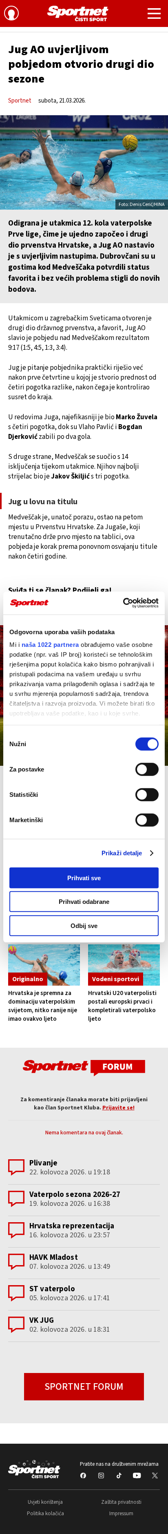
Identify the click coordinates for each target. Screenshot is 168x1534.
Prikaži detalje (122, 853)
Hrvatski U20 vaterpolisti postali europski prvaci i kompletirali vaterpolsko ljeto (122, 1006)
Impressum (121, 1513)
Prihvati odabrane (84, 901)
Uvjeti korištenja (45, 1502)
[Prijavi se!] (11, 14)
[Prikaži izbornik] (154, 14)
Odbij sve (84, 925)
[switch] (147, 769)
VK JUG (41, 1320)
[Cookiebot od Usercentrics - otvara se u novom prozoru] (123, 603)
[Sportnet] (77, 13)
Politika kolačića (45, 1513)
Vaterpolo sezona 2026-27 (75, 1194)
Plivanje (43, 1163)
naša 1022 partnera (50, 644)
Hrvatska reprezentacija (71, 1226)
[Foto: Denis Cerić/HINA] (84, 162)
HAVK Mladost (53, 1257)
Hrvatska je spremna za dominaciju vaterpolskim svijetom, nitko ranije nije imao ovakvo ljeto (42, 1006)
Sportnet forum (84, 1387)
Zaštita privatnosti (121, 1502)
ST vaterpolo (52, 1289)
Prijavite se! (118, 1108)
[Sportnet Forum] (84, 1067)
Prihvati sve (84, 877)
